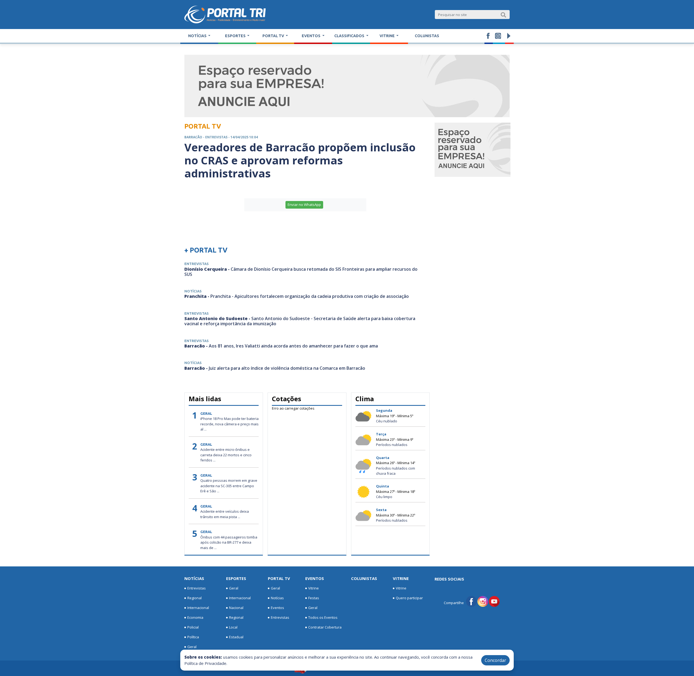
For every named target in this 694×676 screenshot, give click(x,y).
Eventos (277, 607)
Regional (194, 597)
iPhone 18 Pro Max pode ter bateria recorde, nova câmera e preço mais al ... (229, 424)
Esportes (236, 578)
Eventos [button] (311, 36)
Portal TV (279, 578)
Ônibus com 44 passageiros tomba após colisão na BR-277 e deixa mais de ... (228, 542)
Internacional (198, 607)
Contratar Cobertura (325, 627)
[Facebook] (471, 600)
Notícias (194, 578)
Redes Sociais (449, 579)
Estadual (236, 636)
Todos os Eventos (323, 617)
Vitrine (313, 588)
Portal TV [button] (273, 36)
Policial (193, 627)
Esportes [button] (235, 36)
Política (193, 636)
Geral (192, 646)
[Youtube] (494, 600)
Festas (313, 597)
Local (233, 627)
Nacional (236, 607)
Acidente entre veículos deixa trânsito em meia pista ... (224, 514)
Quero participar (409, 597)
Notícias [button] (197, 36)
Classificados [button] (349, 36)
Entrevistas (196, 588)
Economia (195, 617)
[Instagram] (482, 600)
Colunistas (427, 36)
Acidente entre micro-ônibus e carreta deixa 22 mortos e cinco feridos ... (226, 455)
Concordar (495, 660)
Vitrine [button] (388, 36)
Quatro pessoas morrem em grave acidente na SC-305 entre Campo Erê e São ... (228, 485)
